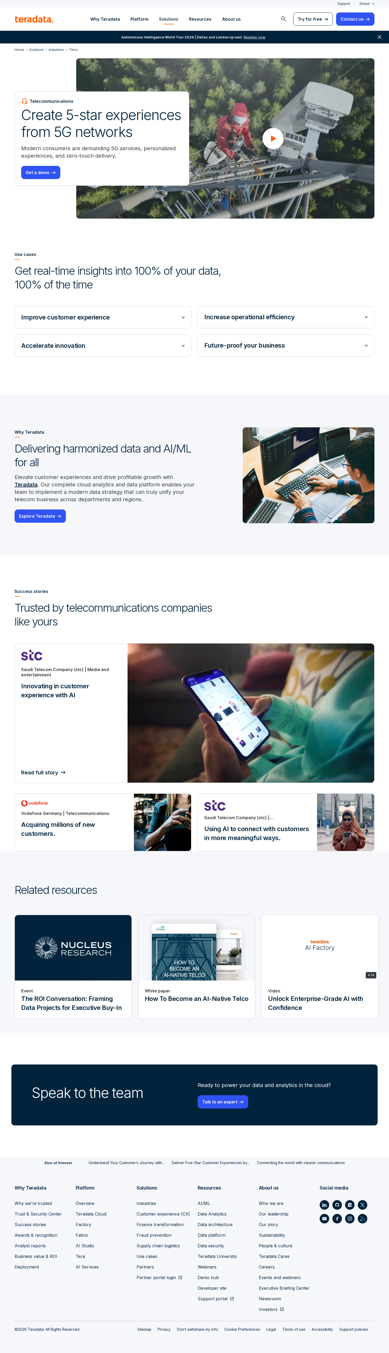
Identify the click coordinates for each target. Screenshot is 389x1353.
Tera (80, 1256)
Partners (145, 1267)
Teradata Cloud (91, 1214)
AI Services (87, 1267)
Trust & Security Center (38, 1214)
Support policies (354, 1329)
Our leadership (273, 1214)
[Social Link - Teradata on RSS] (362, 1218)
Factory (83, 1224)
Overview (85, 1203)
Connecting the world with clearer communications (301, 1162)
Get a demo (37, 172)
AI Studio (85, 1245)
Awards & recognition (36, 1235)
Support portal (213, 1298)
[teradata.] (34, 19)
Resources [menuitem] (200, 19)
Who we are (271, 1203)
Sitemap (144, 1329)
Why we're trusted (33, 1203)
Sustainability (272, 1235)
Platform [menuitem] (139, 19)
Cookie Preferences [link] (242, 1329)
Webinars (207, 1267)
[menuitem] (283, 19)
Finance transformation (160, 1224)
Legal (271, 1329)
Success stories (30, 1224)
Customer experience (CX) (163, 1214)
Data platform (211, 1235)
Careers (267, 1267)
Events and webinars (280, 1277)
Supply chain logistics (158, 1245)
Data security (211, 1245)
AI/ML (204, 1203)
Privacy (164, 1329)
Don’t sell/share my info (197, 1329)
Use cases (147, 1256)
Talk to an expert (219, 1101)
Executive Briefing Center (284, 1288)
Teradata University (217, 1256)
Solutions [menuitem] (168, 19)
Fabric (82, 1235)
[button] (273, 138)
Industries (146, 1203)
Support (344, 4)
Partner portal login (156, 1277)
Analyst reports (30, 1245)
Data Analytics (212, 1214)
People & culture (275, 1245)
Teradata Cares (274, 1256)
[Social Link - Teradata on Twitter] (362, 1205)
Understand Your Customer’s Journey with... (126, 1162)
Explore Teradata (37, 516)
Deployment (27, 1267)
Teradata (26, 484)
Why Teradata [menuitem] (105, 19)
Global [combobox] (364, 4)
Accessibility (322, 1329)
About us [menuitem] (231, 19)
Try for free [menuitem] (310, 19)
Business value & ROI (36, 1256)
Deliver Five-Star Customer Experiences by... (211, 1162)
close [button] (379, 37)
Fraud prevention (154, 1235)
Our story (268, 1224)
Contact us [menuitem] (352, 19)
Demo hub (208, 1277)
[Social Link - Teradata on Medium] (350, 1205)
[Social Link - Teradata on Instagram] (350, 1218)
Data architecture (215, 1224)
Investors (268, 1309)
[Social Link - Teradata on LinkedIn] (324, 1205)
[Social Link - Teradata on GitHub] (337, 1205)
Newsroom (270, 1298)
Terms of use (293, 1329)
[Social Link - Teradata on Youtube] (324, 1218)
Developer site (212, 1288)
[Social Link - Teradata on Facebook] (337, 1218)
